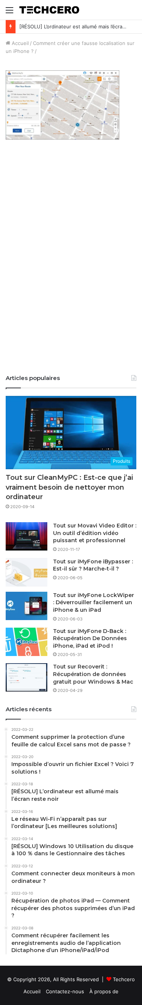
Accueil (19, 43)
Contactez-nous (65, 991)
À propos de (104, 991)
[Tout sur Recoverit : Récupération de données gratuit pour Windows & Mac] (26, 677)
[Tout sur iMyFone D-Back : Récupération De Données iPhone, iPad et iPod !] (26, 642)
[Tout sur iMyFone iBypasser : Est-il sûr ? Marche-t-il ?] (26, 572)
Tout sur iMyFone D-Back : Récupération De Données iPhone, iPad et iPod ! (90, 638)
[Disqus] (71, 262)
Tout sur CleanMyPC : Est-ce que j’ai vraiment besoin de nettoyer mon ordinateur (69, 487)
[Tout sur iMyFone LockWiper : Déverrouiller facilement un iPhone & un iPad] (26, 606)
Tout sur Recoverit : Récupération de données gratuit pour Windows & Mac (93, 674)
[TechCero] (49, 9)
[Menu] (9, 12)
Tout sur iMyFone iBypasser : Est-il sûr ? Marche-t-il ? (93, 565)
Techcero (124, 979)
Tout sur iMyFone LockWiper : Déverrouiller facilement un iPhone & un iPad (93, 602)
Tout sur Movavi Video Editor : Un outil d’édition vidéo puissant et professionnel (94, 533)
